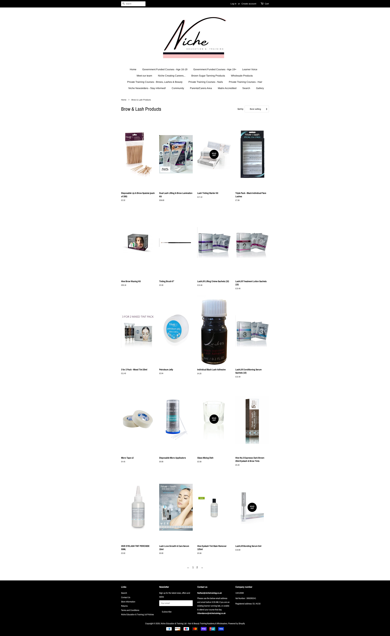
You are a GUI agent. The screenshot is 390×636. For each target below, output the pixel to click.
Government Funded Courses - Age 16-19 (164, 69)
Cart (267, 3)
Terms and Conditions (130, 610)
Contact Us (125, 597)
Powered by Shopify (236, 623)
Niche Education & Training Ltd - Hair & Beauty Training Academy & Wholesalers (194, 623)
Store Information (128, 601)
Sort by (240, 109)
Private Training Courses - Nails (205, 82)
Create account (248, 3)
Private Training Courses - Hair (245, 82)
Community (178, 88)
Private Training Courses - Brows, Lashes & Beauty (155, 82)
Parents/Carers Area (201, 88)
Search (246, 88)
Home (133, 69)
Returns (124, 605)
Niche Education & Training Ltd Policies (137, 614)
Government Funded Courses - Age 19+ (214, 69)
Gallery (260, 88)
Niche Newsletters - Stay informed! (147, 88)
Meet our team (144, 75)
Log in (233, 3)
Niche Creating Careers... (171, 75)
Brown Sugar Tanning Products (208, 75)
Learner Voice (249, 69)
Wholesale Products (242, 75)
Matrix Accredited (227, 88)
